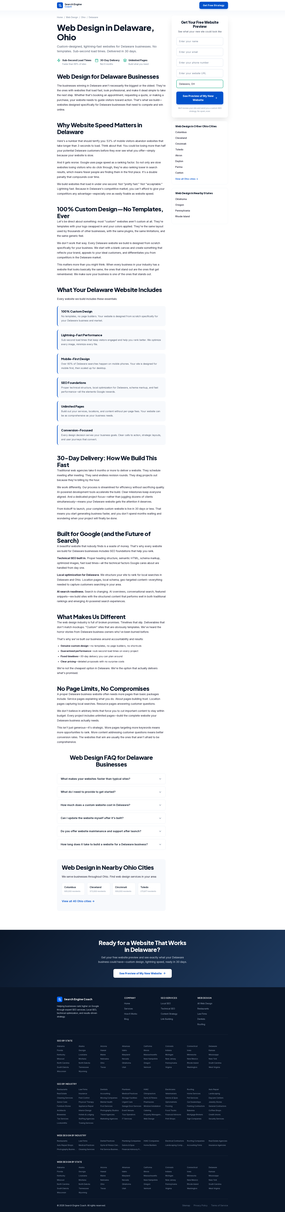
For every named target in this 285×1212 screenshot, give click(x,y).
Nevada (125, 1059)
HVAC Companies (151, 1141)
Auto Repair (214, 1089)
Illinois (146, 1050)
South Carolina (215, 1063)
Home (60, 17)
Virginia (168, 1067)
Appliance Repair (86, 1106)
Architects (61, 1110)
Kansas (212, 1050)
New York (213, 1059)
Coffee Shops (215, 1110)
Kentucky (61, 1055)
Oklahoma (181, 199)
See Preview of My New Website (140, 973)
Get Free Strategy (213, 5)
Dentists (201, 1019)
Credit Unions (215, 1114)
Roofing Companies (196, 1141)
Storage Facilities (129, 1098)
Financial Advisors (173, 1114)
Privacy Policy (201, 1205)
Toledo (179, 149)
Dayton (179, 161)
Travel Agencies (107, 1114)
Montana (82, 1059)
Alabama (61, 1046)
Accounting (105, 1093)
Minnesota (191, 1055)
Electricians (170, 1089)
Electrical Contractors (174, 1141)
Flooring (168, 1106)
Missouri (60, 1059)
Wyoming (83, 1071)
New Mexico (192, 1059)
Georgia (82, 1050)
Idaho (124, 1050)
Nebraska (104, 1059)
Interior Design (85, 1110)
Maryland (126, 1055)
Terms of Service (219, 1205)
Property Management (153, 1114)
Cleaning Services (65, 1098)
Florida (60, 1050)
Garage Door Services (131, 1106)
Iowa (189, 1050)
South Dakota (63, 1067)
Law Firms (202, 1014)
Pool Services (106, 1106)
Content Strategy (169, 1014)
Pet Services (192, 1098)
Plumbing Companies (131, 1141)
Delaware (213, 1046)
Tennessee (84, 1067)
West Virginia (214, 1067)
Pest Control (84, 1098)
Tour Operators (128, 1114)
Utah (124, 1067)
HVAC (146, 1089)
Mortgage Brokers (195, 1114)
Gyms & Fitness (150, 1098)
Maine (103, 1055)
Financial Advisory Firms (131, 1149)
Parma (178, 166)
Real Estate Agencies (218, 1141)
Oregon (179, 204)
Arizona (103, 1046)
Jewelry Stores (215, 1102)
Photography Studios (109, 1110)
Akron (178, 155)
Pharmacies (149, 1102)
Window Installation (152, 1106)
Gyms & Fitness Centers (110, 1145)
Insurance (83, 1093)
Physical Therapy (86, 1102)
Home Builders (150, 1145)
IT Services (127, 1119)
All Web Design (204, 1003)
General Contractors (217, 1106)
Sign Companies (194, 1119)
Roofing (201, 1024)
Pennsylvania (182, 210)
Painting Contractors (196, 1106)
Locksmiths (62, 1123)
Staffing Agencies (86, 1119)
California (148, 1046)
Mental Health (106, 1102)
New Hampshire (151, 1059)
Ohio (83, 17)
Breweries (61, 1114)
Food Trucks (170, 1110)
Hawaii (103, 1050)
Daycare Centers (216, 1098)
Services (128, 1008)
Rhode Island (182, 216)
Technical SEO (168, 1008)
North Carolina (63, 1063)
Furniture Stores (64, 1106)
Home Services (194, 1093)
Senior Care (62, 1102)
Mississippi (214, 1055)
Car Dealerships (194, 1102)
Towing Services (86, 1123)
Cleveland (181, 137)
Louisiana (83, 1055)
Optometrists (171, 1102)
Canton (179, 172)
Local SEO (166, 1003)
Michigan (169, 1055)
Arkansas (126, 1046)
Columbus (181, 132)
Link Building (167, 1019)
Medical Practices (130, 1093)
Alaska (81, 1046)
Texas (103, 1067)
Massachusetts (150, 1055)
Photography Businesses (66, 1149)
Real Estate (62, 1093)
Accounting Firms (194, 1145)
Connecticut (192, 1046)
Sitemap (186, 1205)
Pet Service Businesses (110, 1149)
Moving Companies (108, 1098)
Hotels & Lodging (86, 1114)
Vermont (147, 1067)
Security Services (216, 1119)
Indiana (168, 1050)
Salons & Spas (171, 1098)
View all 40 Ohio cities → (78, 901)
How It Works (130, 1014)
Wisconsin (61, 1071)
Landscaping (214, 1093)
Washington (192, 1067)
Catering (147, 1110)
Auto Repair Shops (65, 1145)
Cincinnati (180, 143)
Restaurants (203, 1008)
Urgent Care (127, 1102)
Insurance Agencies (217, 1145)
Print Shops (170, 1119)
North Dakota (84, 1063)
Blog (126, 1019)
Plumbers (126, 1089)
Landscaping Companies (175, 1145)
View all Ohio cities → (186, 179)
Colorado (169, 1046)
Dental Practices (107, 1141)
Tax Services (62, 1119)
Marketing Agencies (109, 1119)
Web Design (72, 17)
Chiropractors (150, 1093)
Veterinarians (171, 1093)
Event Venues (128, 1110)
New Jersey (170, 1059)
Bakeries (191, 1110)
